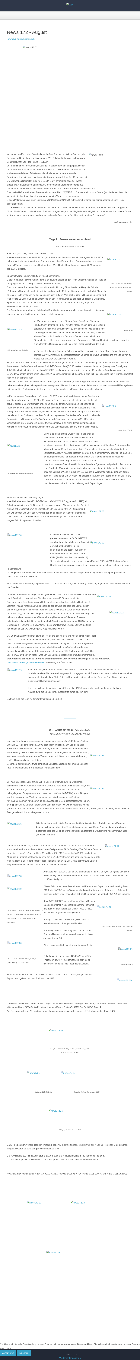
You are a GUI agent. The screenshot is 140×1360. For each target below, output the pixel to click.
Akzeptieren (8, 1353)
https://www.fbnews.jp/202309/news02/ (25, 662)
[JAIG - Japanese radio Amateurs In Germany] (70, 5)
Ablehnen (24, 1353)
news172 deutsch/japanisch (21, 39)
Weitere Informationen (70, 1358)
